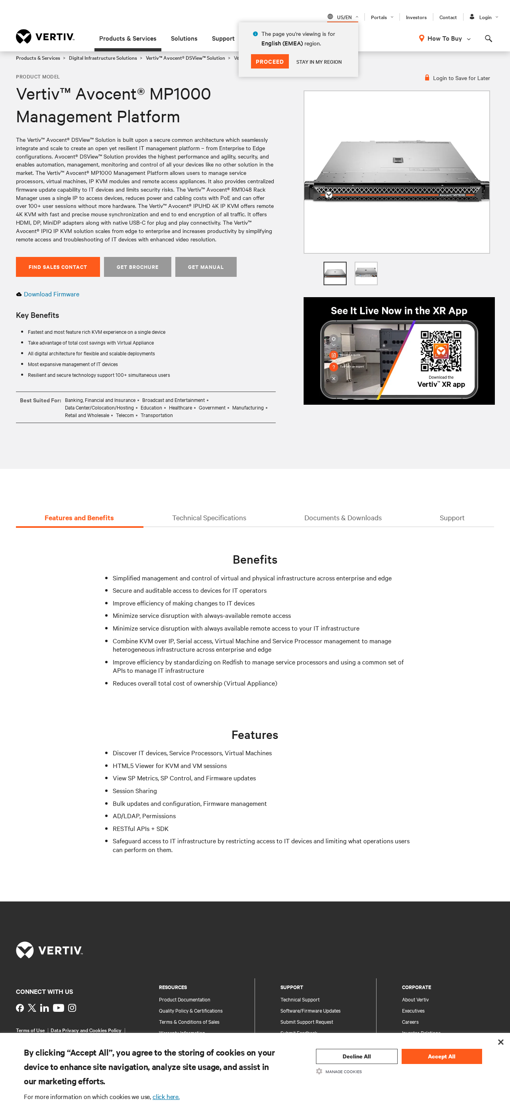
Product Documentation (184, 999)
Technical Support (300, 999)
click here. (166, 1096)
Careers (410, 1021)
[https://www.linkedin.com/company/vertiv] (44, 1008)
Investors (416, 16)
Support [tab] (452, 517)
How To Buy (445, 37)
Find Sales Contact (58, 266)
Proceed (270, 61)
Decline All (357, 1056)
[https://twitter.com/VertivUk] (32, 1008)
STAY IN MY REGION (319, 61)
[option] (397, 172)
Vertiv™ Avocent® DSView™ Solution (185, 57)
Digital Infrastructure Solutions (103, 57)
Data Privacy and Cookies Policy (86, 1029)
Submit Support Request (306, 1021)
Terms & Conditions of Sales (189, 1021)
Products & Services (128, 37)
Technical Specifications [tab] (209, 517)
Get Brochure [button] (138, 266)
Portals (379, 16)
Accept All (441, 1056)
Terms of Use (30, 1029)
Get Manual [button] (206, 266)
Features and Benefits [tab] (79, 517)
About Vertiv (415, 999)
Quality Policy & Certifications (191, 1010)
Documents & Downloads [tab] (343, 517)
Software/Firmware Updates (310, 1010)
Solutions (184, 37)
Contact (448, 16)
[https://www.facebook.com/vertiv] (20, 1008)
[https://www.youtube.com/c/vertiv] (58, 1008)
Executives (413, 1010)
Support (223, 37)
